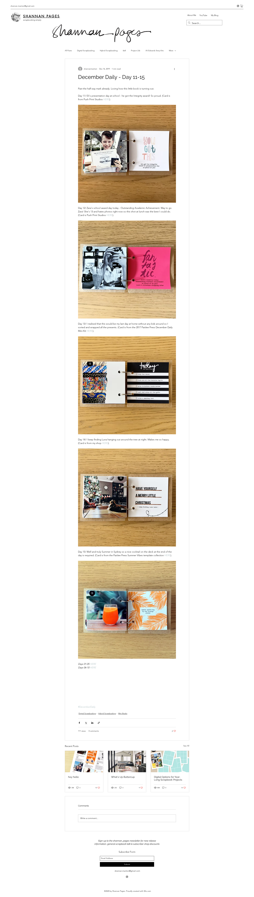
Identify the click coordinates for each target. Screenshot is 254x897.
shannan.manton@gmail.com (22, 6)
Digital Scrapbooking (86, 50)
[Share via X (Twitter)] (86, 723)
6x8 (124, 50)
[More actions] (174, 68)
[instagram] (238, 6)
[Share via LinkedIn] (92, 723)
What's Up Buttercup (123, 777)
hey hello (73, 777)
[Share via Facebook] (79, 723)
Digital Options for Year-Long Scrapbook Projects (168, 778)
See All (186, 746)
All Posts (68, 50)
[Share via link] (98, 723)
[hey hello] (84, 761)
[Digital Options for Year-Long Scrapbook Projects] (170, 761)
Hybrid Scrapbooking (109, 50)
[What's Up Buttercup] (127, 761)
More (171, 50)
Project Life (135, 50)
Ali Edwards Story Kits (155, 50)
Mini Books (122, 713)
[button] (241, 6)
